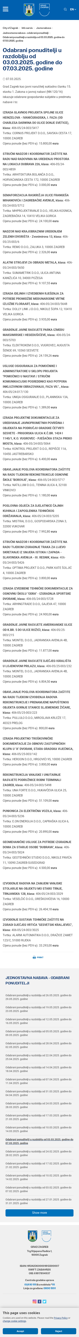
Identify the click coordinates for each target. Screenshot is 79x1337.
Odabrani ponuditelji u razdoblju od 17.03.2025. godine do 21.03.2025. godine (38, 1117)
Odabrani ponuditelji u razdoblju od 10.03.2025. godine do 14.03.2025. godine (38, 1129)
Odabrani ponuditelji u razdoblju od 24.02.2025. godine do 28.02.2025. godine (38, 1153)
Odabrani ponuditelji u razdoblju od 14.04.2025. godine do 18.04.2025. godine (38, 1069)
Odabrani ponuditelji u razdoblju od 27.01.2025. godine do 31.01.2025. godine (38, 1201)
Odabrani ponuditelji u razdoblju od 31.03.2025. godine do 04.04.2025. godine (38, 1093)
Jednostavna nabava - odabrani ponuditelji (26, 33)
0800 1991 (50, 1288)
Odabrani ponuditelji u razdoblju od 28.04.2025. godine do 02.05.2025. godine (38, 1045)
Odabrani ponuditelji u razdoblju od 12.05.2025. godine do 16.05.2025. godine (38, 1021)
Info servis (27, 28)
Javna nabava (43, 28)
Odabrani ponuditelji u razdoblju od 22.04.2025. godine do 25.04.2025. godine (38, 1057)
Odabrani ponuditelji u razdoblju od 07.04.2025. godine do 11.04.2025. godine (38, 1081)
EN (72, 9)
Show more (39, 1212)
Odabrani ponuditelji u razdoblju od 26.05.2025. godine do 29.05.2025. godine (38, 997)
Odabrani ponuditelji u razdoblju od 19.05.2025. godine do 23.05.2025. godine (38, 1009)
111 (53, 1284)
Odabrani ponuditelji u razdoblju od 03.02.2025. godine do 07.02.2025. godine (38, 1189)
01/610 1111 (30, 1284)
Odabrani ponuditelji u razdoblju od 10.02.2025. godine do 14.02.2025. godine (38, 1177)
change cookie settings (14, 1321)
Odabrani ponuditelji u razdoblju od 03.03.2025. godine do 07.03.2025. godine (39, 1141)
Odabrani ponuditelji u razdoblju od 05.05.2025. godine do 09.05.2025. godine (38, 1033)
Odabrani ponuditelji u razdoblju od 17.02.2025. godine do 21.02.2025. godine (38, 1165)
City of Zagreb (10, 28)
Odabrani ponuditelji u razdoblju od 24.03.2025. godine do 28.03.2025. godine (38, 1105)
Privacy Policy (61, 1317)
